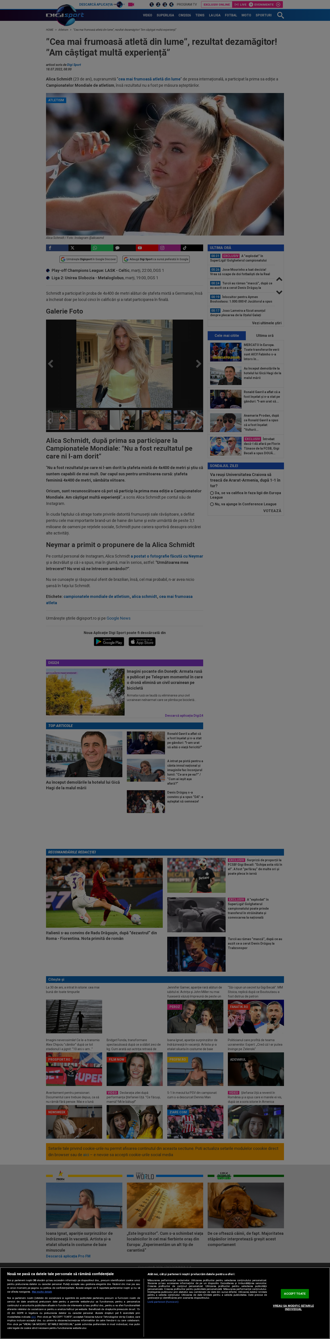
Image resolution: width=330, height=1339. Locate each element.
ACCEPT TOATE (295, 1293)
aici (33, 1316)
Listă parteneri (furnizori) (162, 1301)
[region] (165, 1303)
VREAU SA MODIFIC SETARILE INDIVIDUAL (293, 1307)
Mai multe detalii (42, 1291)
